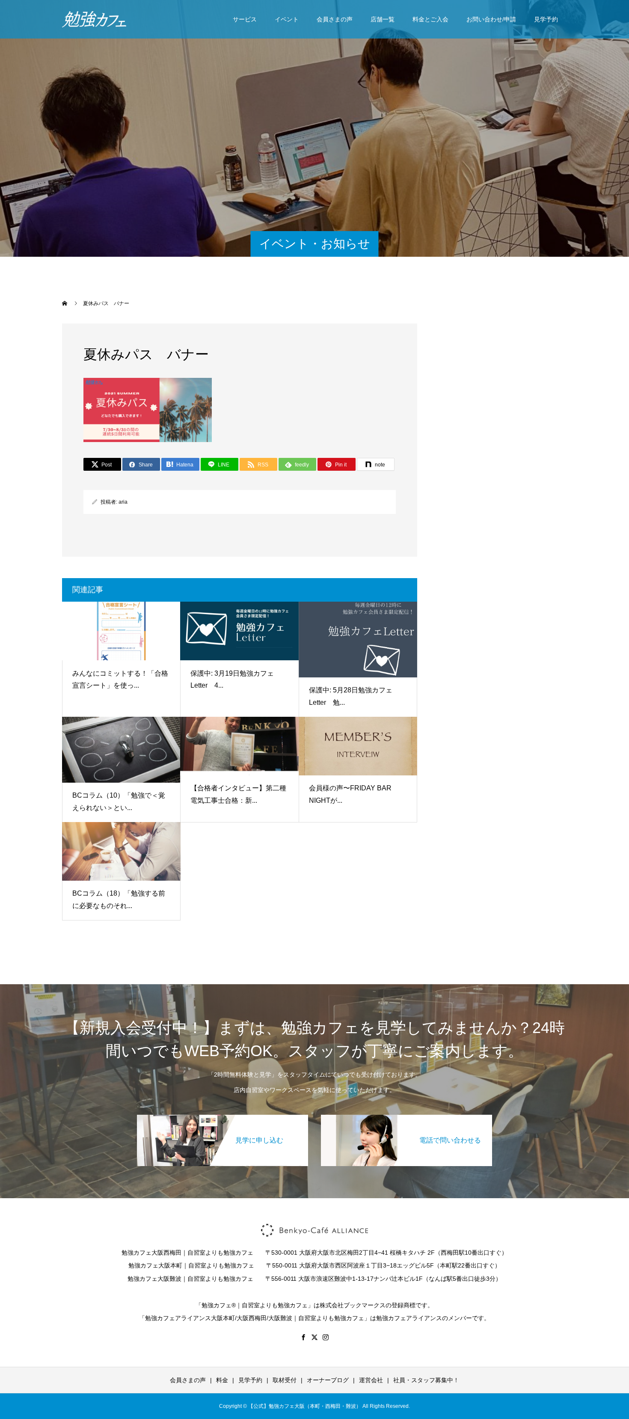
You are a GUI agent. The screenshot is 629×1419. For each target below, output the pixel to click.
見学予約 (546, 19)
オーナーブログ (328, 1380)
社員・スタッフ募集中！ (426, 1380)
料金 (222, 1380)
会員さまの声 (335, 19)
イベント (287, 19)
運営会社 (371, 1380)
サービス (245, 19)
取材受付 (285, 1380)
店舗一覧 (383, 19)
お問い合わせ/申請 (491, 19)
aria (123, 502)
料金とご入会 (430, 19)
